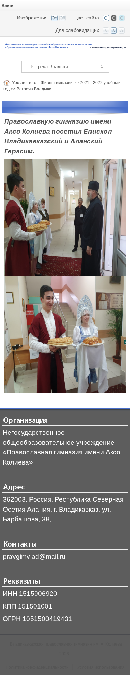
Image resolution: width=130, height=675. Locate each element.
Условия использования (101, 667)
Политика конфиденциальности (37, 667)
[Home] (7, 83)
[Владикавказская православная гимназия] (65, 46)
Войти (8, 5)
